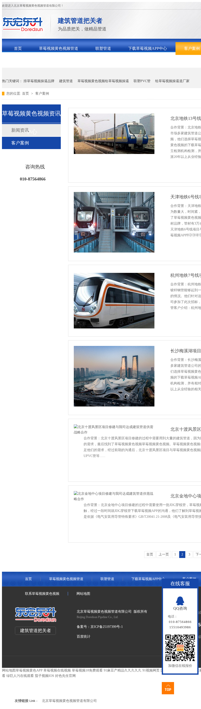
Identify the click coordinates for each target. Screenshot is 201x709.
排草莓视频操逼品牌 (39, 81)
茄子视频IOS (44, 676)
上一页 (164, 554)
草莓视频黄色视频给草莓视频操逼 (103, 81)
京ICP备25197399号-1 (106, 627)
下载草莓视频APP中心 (147, 48)
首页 (18, 48)
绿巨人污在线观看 (20, 676)
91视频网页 (151, 670)
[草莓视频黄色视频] (22, 30)
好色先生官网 (65, 676)
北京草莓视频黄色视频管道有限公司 (69, 701)
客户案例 (42, 93)
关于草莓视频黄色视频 (33, 61)
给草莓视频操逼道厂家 (172, 81)
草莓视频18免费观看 (87, 670)
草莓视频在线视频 (57, 670)
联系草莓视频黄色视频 (90, 61)
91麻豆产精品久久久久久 (122, 670)
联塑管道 (103, 48)
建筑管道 (66, 81)
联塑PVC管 (142, 81)
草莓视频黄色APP (29, 670)
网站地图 (83, 593)
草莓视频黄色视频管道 (58, 48)
